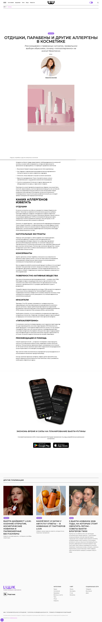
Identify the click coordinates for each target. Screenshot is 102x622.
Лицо (27, 2)
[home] (51, 2)
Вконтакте (89, 591)
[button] (5, 2)
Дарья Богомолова (51, 77)
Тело (23, 2)
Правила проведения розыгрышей (60, 612)
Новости (32, 2)
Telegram (88, 589)
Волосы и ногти (58, 595)
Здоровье (17, 2)
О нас (71, 593)
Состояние (11, 2)
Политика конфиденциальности (37, 612)
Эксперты (72, 591)
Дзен (87, 593)
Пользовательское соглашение (16, 612)
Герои (55, 589)
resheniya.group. (13, 617)
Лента (71, 589)
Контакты (72, 595)
